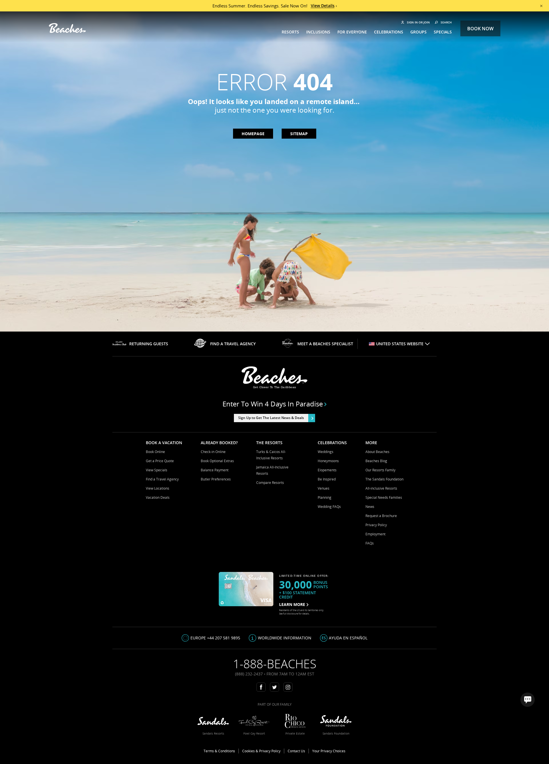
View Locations (157, 488)
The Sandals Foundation (384, 479)
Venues (323, 488)
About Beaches (377, 451)
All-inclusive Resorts (381, 488)
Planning (324, 497)
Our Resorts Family (380, 470)
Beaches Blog (376, 460)
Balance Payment (214, 470)
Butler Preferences (216, 479)
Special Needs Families (383, 497)
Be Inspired (327, 479)
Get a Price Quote (160, 460)
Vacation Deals (158, 497)
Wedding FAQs (329, 506)
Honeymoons (328, 460)
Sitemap (299, 133)
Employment (375, 534)
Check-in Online (213, 451)
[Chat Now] (527, 700)
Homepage (253, 133)
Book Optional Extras (217, 460)
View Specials (156, 470)
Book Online (155, 451)
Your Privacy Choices (328, 751)
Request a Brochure (381, 515)
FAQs (369, 543)
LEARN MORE (292, 604)
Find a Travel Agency (162, 479)
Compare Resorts (270, 482)
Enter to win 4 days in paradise (272, 404)
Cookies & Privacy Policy (261, 751)
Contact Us (296, 751)
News (369, 506)
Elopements (327, 470)
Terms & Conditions (219, 751)
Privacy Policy (376, 524)
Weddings (325, 451)
